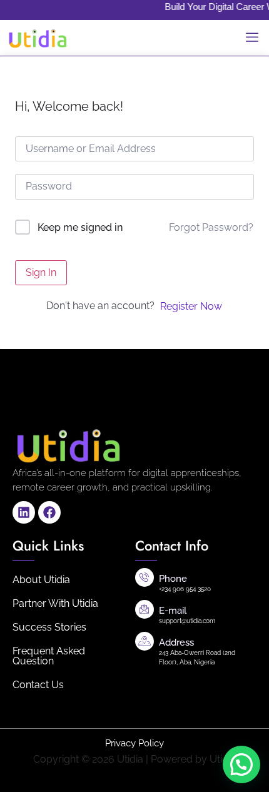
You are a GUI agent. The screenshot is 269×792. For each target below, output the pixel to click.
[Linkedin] (24, 512)
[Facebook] (49, 512)
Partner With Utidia (55, 603)
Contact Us (38, 685)
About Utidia (41, 580)
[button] (241, 764)
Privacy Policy (134, 743)
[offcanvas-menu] (252, 38)
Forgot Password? (211, 227)
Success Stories (49, 627)
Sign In (41, 272)
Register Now (191, 306)
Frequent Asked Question (49, 656)
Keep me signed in (80, 227)
